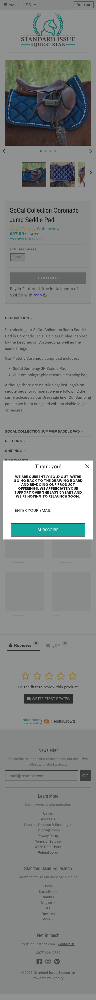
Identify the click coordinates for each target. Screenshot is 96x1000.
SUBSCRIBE (48, 530)
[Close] (87, 466)
